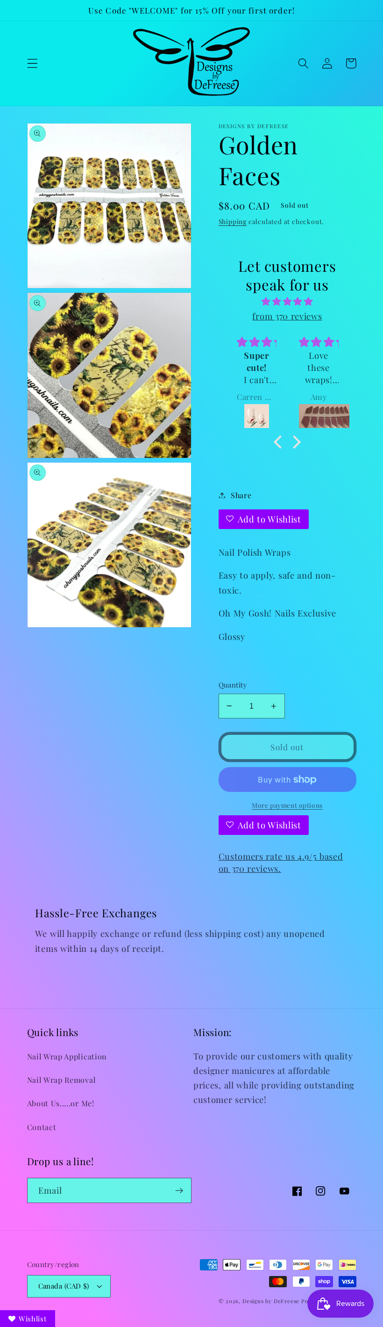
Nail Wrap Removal (61, 1080)
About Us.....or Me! (60, 1103)
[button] (32, 63)
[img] (287, 301)
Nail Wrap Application (67, 1056)
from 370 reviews (287, 316)
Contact (42, 1127)
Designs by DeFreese (270, 1301)
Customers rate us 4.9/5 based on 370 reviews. (281, 862)
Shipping (233, 221)
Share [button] (241, 495)
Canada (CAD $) (63, 1286)
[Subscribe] (179, 1190)
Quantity (233, 684)
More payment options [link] (287, 805)
